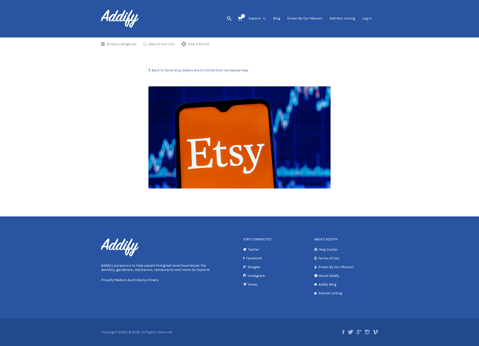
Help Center (328, 249)
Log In (367, 18)
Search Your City (161, 44)
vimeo (375, 332)
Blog (276, 18)
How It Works (198, 44)
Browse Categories (122, 44)
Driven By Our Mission (305, 18)
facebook (343, 332)
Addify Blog (327, 284)
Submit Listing (330, 293)
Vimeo (252, 284)
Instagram (256, 276)
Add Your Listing (342, 18)
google (359, 332)
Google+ (254, 267)
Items (240, 18)
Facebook (254, 258)
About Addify (329, 276)
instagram (367, 332)
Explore (254, 18)
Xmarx (153, 280)
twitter (350, 332)
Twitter (253, 249)
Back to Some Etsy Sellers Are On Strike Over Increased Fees (199, 70)
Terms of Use (328, 258)
